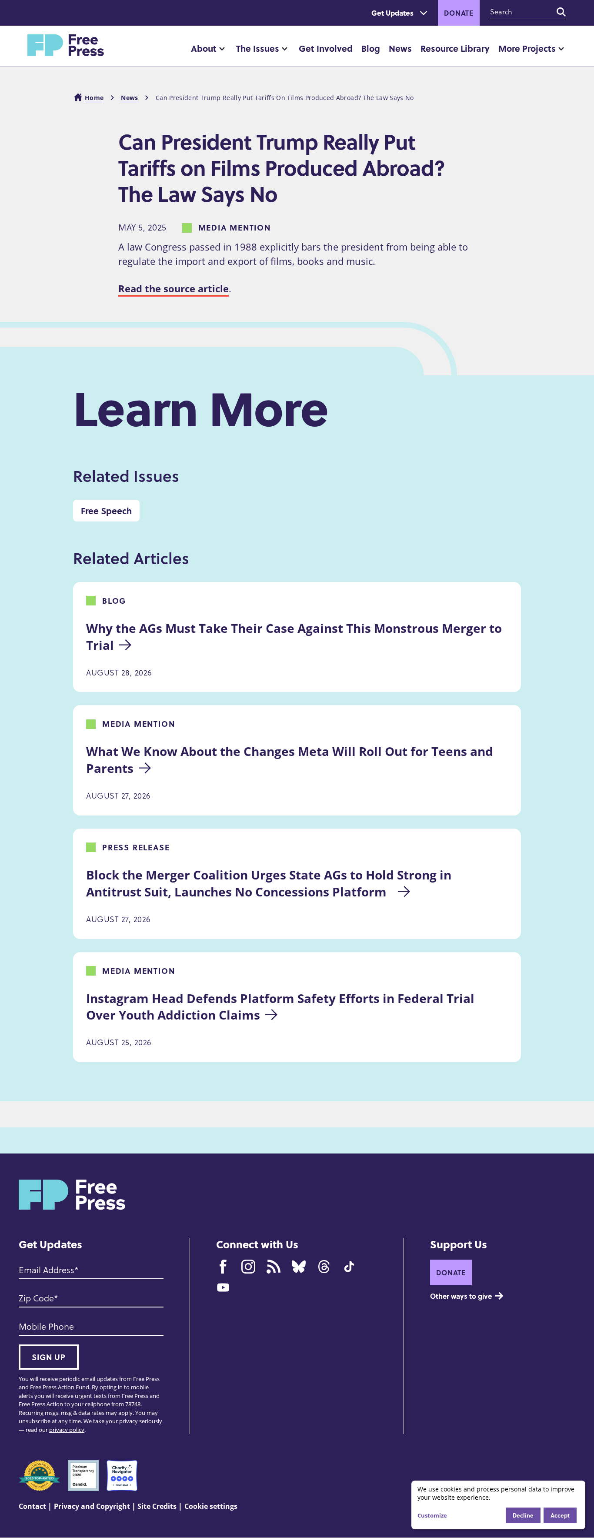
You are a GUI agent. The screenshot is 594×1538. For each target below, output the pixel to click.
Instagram (248, 1267)
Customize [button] (432, 1515)
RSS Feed (273, 1267)
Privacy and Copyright (92, 1506)
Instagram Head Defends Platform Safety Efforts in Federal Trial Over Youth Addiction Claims (281, 1006)
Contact (32, 1506)
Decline (523, 1515)
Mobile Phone (46, 1327)
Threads (324, 1267)
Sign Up (49, 1357)
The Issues (257, 48)
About (204, 48)
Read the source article (173, 288)
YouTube (223, 1287)
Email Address (46, 1270)
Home (94, 98)
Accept (560, 1515)
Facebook (223, 1267)
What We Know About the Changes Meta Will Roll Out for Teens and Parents (291, 759)
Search (561, 12)
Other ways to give (461, 1296)
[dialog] (498, 1505)
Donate (459, 13)
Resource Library (455, 48)
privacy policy (66, 1430)
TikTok (349, 1267)
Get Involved (326, 48)
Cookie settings (210, 1506)
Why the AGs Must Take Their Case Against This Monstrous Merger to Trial (295, 636)
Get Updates (392, 13)
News (400, 48)
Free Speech (106, 510)
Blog (370, 48)
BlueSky (299, 1267)
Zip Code (36, 1298)
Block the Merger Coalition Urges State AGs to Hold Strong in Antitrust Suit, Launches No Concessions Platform (270, 883)
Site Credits (157, 1506)
